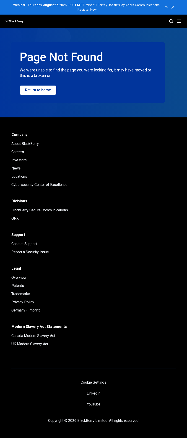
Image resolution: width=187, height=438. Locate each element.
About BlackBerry (25, 144)
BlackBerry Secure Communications (39, 210)
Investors (19, 160)
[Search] (171, 21)
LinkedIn (93, 393)
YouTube (93, 404)
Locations (19, 176)
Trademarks (20, 294)
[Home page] (32, 21)
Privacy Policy (22, 302)
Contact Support (24, 244)
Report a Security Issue (30, 252)
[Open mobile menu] (179, 21)
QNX (15, 218)
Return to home (38, 90)
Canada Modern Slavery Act (33, 336)
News (16, 168)
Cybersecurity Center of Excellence (39, 184)
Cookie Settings (93, 382)
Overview (18, 277)
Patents (17, 286)
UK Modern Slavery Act (29, 344)
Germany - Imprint (25, 310)
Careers (17, 152)
